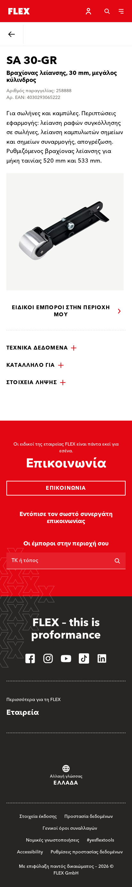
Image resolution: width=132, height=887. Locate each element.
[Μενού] (121, 11)
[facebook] (30, 658)
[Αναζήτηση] (107, 11)
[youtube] (66, 658)
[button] (41, 348)
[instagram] (48, 658)
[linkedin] (102, 658)
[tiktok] (84, 658)
